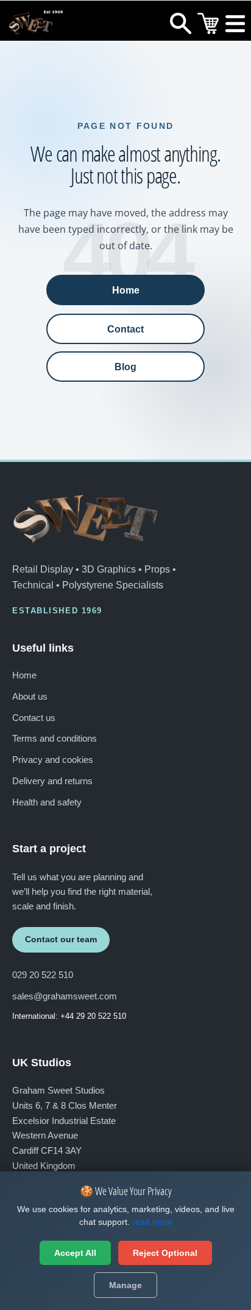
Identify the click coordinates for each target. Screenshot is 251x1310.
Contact (125, 329)
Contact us (33, 717)
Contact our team (61, 939)
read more (152, 1222)
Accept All (75, 1253)
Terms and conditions (54, 738)
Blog (125, 366)
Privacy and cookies (52, 759)
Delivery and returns (52, 781)
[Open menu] (235, 26)
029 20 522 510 (42, 975)
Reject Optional (165, 1253)
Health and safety (47, 802)
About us (30, 696)
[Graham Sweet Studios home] (85, 519)
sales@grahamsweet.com (64, 996)
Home (126, 290)
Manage (125, 1285)
